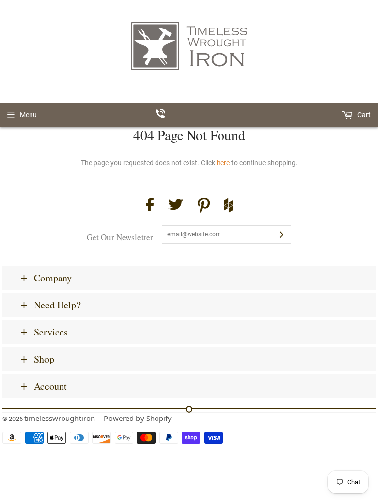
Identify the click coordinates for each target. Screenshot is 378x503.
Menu (28, 115)
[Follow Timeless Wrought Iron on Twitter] (175, 206)
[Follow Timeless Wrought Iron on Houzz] (228, 206)
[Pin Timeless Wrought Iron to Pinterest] (203, 206)
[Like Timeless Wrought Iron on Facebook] (149, 206)
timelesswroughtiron (59, 418)
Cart (363, 115)
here (223, 163)
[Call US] (189, 115)
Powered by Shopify (138, 418)
